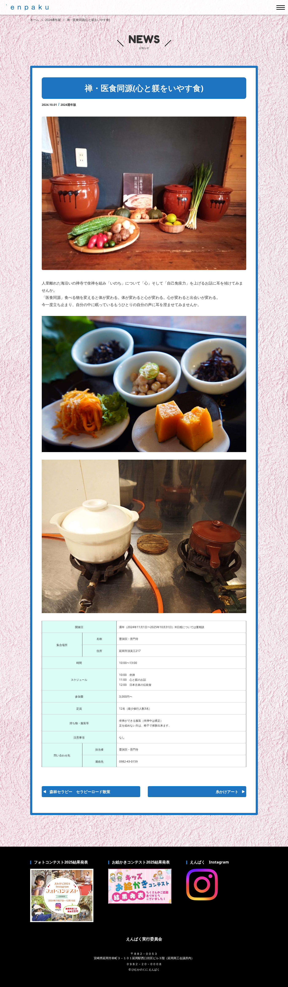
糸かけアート (227, 791)
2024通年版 (68, 104)
